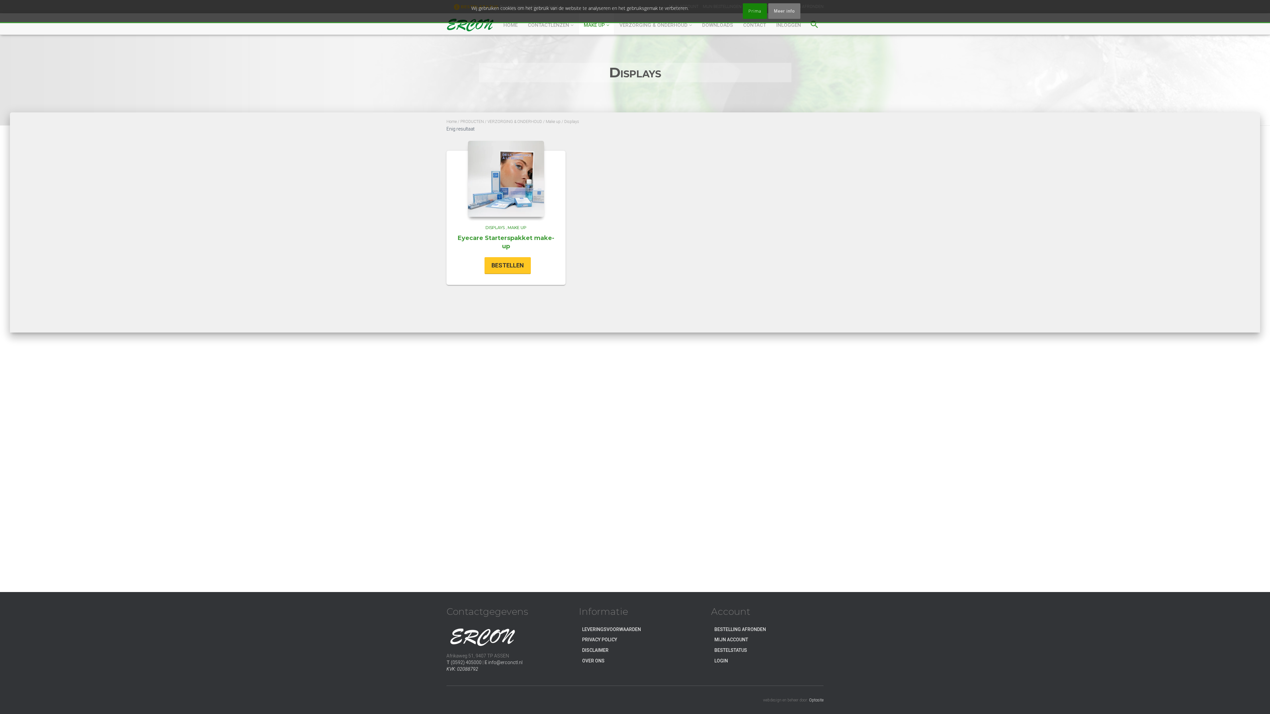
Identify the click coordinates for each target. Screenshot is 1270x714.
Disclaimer (595, 650)
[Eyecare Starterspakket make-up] (506, 179)
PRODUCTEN (472, 121)
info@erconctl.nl (505, 662)
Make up (595, 25)
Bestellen (507, 265)
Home (451, 121)
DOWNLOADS (717, 25)
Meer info (784, 11)
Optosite (816, 700)
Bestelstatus (730, 650)
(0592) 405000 (466, 662)
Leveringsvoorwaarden (611, 629)
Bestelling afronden (740, 629)
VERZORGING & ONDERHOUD (654, 25)
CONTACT (754, 25)
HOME (510, 25)
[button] (814, 23)
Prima (754, 11)
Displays (495, 227)
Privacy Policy (599, 639)
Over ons (593, 660)
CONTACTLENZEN (549, 25)
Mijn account (731, 639)
